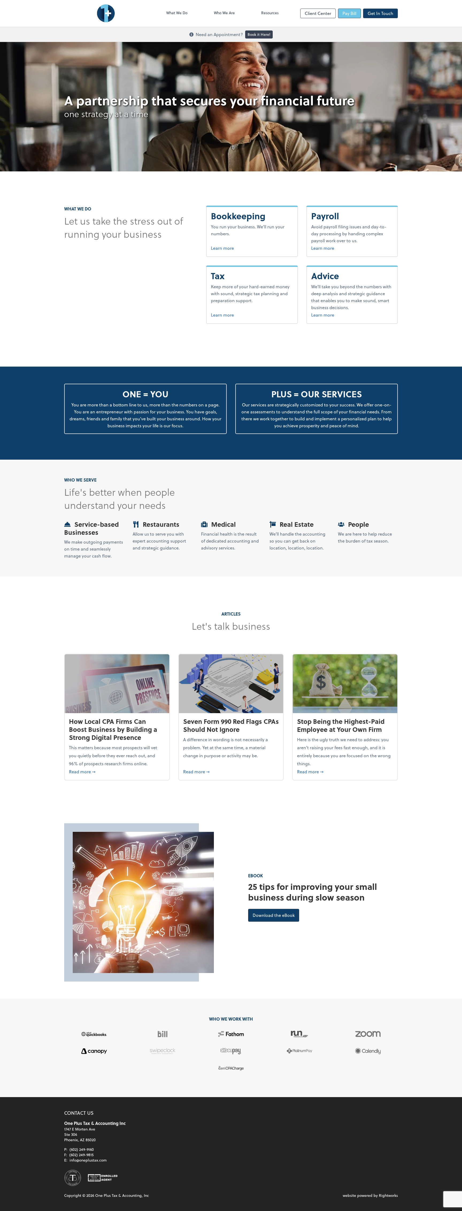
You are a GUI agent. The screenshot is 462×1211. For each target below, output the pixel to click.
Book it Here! (259, 34)
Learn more (242, 248)
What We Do (176, 13)
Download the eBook (276, 915)
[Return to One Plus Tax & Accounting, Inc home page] (104, 13)
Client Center (318, 13)
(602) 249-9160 (82, 1149)
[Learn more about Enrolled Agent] (103, 1178)
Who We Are (224, 13)
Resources (270, 13)
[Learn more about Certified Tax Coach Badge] (72, 1177)
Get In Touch (380, 13)
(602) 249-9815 (81, 1155)
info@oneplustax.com (88, 1160)
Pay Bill (349, 13)
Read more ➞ (117, 771)
